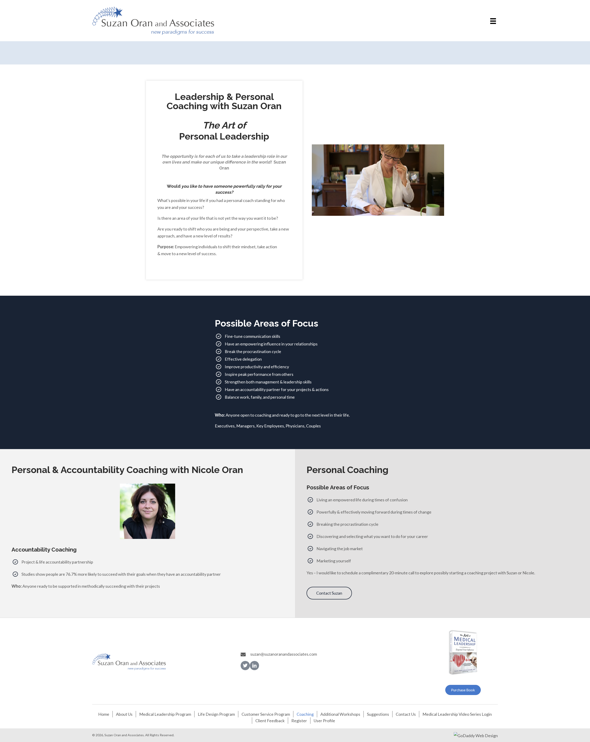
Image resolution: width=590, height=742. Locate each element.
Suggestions (378, 714)
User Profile (324, 720)
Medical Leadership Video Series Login (457, 714)
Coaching (305, 714)
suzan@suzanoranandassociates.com (283, 654)
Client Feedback (270, 720)
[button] (329, 593)
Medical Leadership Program (165, 714)
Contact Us (406, 714)
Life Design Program (216, 714)
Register (299, 720)
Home (103, 714)
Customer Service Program (266, 714)
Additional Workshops (340, 714)
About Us (124, 714)
